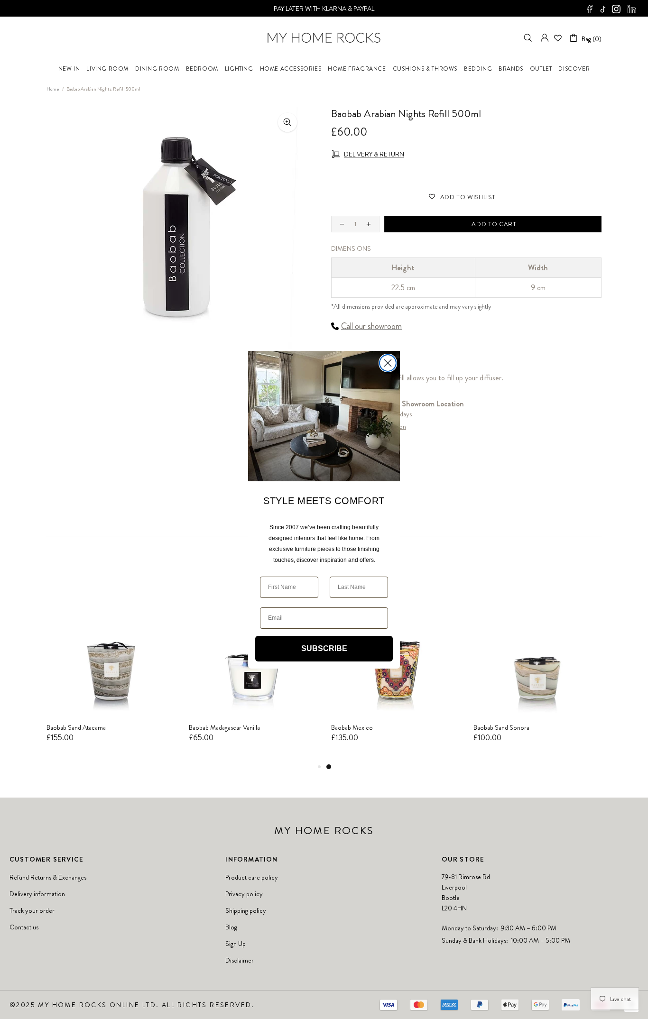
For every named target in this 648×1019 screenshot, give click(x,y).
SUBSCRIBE (324, 648)
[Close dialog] (388, 363)
